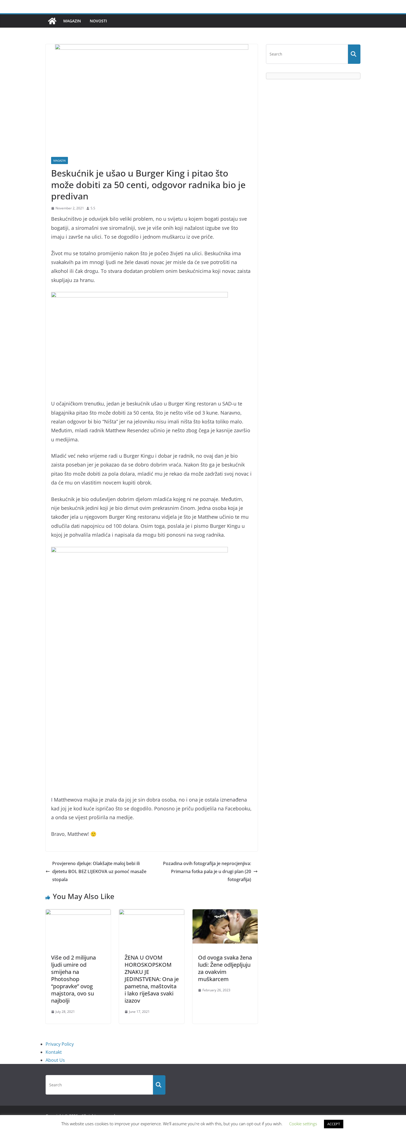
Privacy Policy (60, 1044)
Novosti (98, 20)
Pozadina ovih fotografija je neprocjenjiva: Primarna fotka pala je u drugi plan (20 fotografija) (207, 871)
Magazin (72, 20)
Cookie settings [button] (303, 1123)
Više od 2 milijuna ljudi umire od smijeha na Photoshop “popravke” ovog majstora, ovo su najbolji (73, 979)
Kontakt (54, 1052)
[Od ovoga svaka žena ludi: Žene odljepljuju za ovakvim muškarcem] (225, 913)
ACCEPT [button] (333, 1123)
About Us (55, 1060)
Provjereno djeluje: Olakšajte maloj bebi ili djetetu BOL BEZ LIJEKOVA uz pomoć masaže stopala (99, 871)
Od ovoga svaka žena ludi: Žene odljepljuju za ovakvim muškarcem (225, 968)
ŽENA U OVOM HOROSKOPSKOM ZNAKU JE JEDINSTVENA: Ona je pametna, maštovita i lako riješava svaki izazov (152, 979)
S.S (93, 208)
